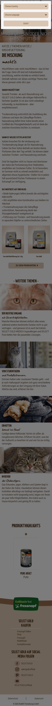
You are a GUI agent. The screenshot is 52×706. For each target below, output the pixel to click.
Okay (26, 23)
